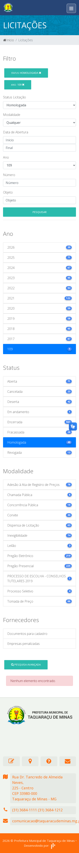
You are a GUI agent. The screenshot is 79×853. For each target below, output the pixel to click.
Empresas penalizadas (23, 643)
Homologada (25, 73)
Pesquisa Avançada (27, 664)
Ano (6, 157)
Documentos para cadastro (27, 633)
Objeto (8, 192)
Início (10, 40)
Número (9, 175)
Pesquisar (40, 212)
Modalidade (11, 114)
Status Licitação (14, 97)
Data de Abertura (15, 132)
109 (16, 84)
